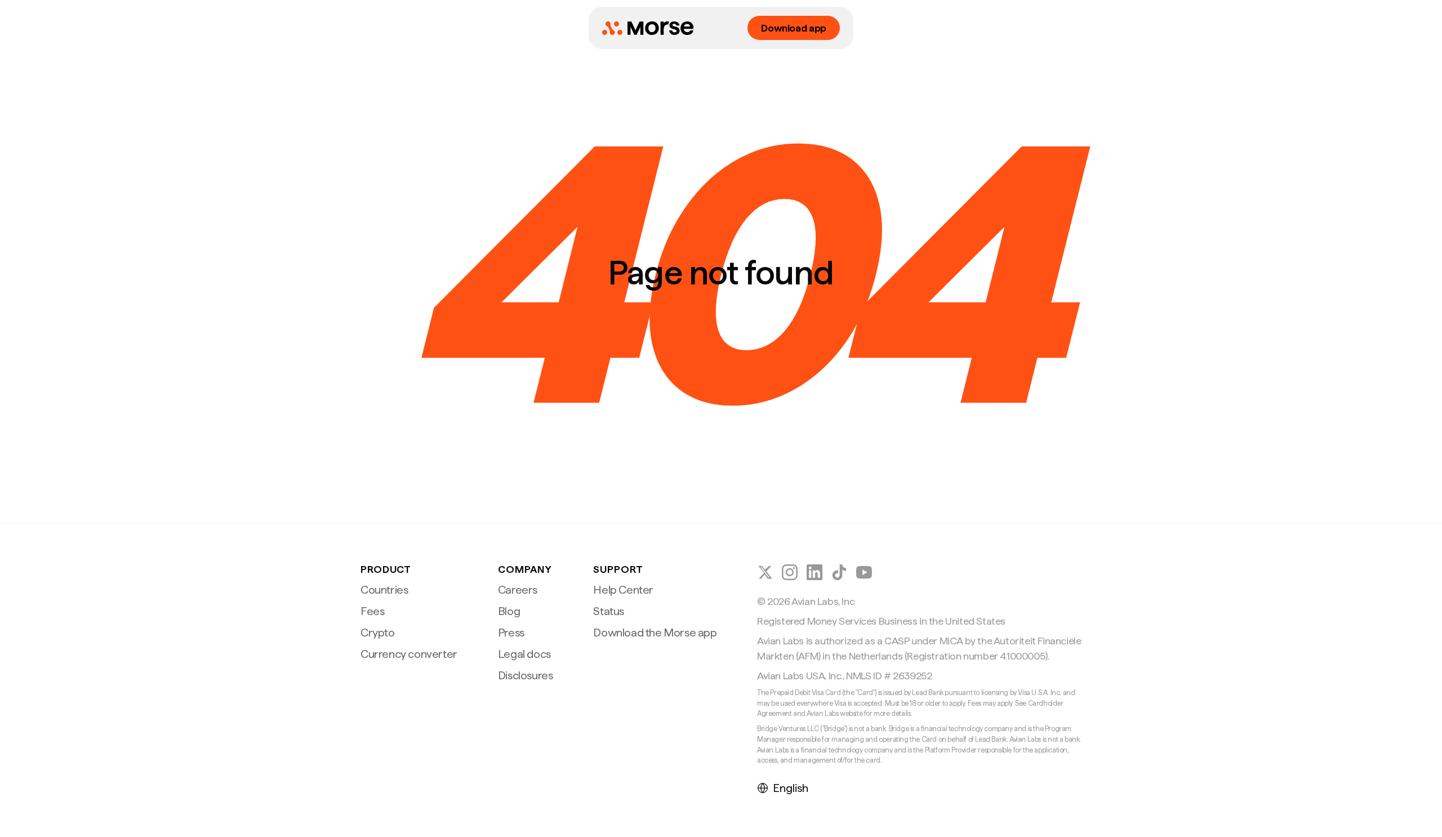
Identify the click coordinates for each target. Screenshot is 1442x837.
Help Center (623, 589)
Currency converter (408, 654)
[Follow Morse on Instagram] (790, 572)
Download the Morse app (654, 632)
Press (511, 632)
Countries (384, 589)
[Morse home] (647, 28)
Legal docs (524, 654)
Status (608, 611)
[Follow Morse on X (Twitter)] (765, 572)
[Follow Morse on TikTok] (839, 572)
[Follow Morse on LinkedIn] (814, 572)
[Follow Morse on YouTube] (864, 572)
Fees (372, 611)
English (790, 788)
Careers (517, 589)
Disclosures (525, 675)
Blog (509, 611)
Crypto (377, 632)
